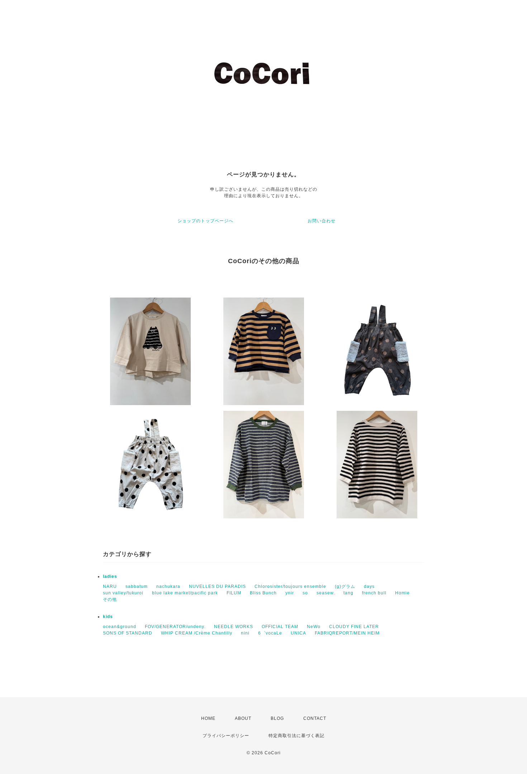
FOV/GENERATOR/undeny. (175, 626)
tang (348, 592)
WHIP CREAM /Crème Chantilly (196, 633)
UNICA (298, 633)
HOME (208, 718)
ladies (110, 576)
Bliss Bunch (263, 592)
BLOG (277, 718)
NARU (110, 586)
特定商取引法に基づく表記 (296, 735)
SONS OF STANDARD (127, 633)
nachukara (168, 586)
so (305, 592)
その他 (110, 599)
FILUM (234, 592)
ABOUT (243, 718)
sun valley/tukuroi (123, 592)
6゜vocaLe (270, 633)
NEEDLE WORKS (233, 626)
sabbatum (136, 586)
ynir (289, 592)
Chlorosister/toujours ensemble (290, 586)
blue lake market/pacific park (185, 592)
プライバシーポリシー (226, 735)
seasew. (326, 592)
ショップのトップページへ (205, 220)
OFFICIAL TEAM (280, 626)
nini (245, 633)
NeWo (314, 626)
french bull (374, 592)
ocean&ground (119, 626)
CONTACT (314, 718)
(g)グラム (345, 586)
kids (108, 616)
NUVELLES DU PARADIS (217, 586)
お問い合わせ (322, 220)
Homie (402, 592)
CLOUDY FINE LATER (354, 626)
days (369, 586)
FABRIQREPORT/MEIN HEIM (347, 633)
